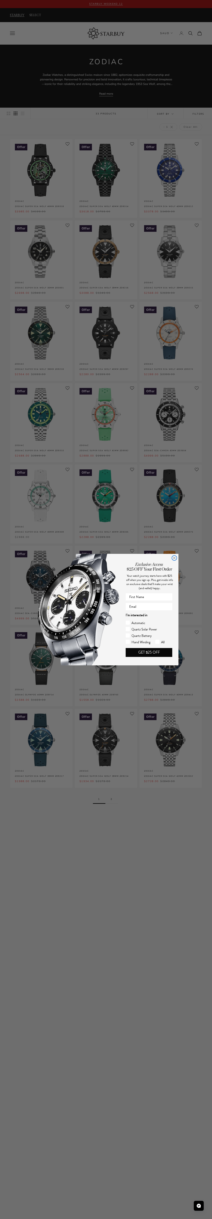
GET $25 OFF (149, 652)
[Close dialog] (174, 557)
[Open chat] (199, 1206)
